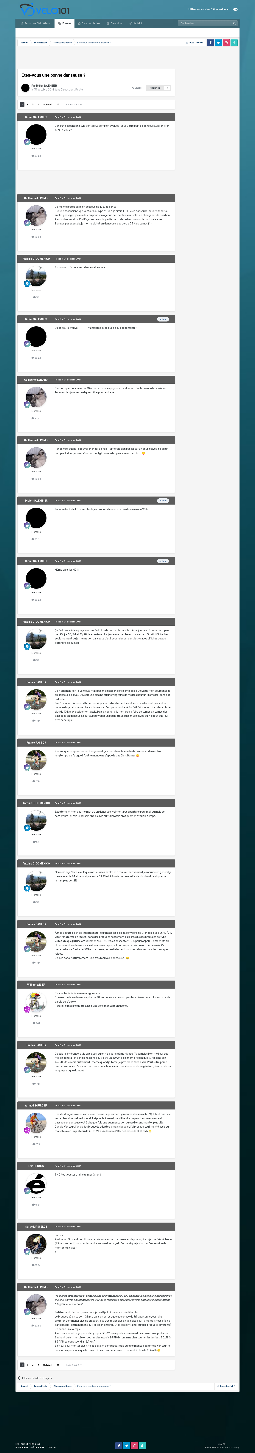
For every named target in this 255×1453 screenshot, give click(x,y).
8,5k (37, 1204)
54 (37, 297)
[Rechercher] (235, 23)
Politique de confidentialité (29, 1447)
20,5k (37, 236)
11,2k (37, 1265)
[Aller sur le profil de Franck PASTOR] (36, 699)
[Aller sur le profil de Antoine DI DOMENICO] (36, 276)
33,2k (37, 155)
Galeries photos (90, 23)
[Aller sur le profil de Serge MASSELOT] (36, 1244)
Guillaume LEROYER (36, 198)
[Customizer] (235, 9)
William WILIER (36, 984)
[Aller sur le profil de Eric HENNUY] (36, 1183)
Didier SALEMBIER (46, 85)
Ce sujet (222, 23)
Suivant (47, 104)
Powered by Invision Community (222, 1447)
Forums (66, 23)
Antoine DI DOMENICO (36, 258)
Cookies (52, 1447)
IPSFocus (35, 1444)
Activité (137, 23)
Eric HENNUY (36, 1166)
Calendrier (116, 23)
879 (37, 1144)
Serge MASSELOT (36, 1226)
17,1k (37, 720)
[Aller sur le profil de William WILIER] (36, 1002)
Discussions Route (72, 89)
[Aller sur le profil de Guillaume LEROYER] (36, 215)
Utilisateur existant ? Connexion (208, 9)
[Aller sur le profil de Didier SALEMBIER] (25, 88)
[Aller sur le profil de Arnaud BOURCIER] (36, 1123)
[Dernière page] (58, 104)
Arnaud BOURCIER (36, 1105)
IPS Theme (21, 1444)
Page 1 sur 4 (73, 104)
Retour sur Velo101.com (37, 23)
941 (37, 1023)
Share (138, 87)
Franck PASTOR (36, 682)
